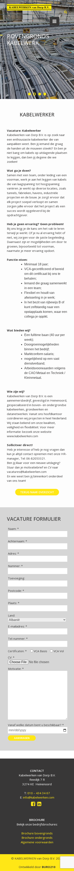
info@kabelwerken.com (38, 797)
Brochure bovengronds (37, 833)
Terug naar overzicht (37, 492)
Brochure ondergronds (37, 838)
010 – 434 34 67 (38, 793)
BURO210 (48, 867)
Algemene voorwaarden (37, 842)
